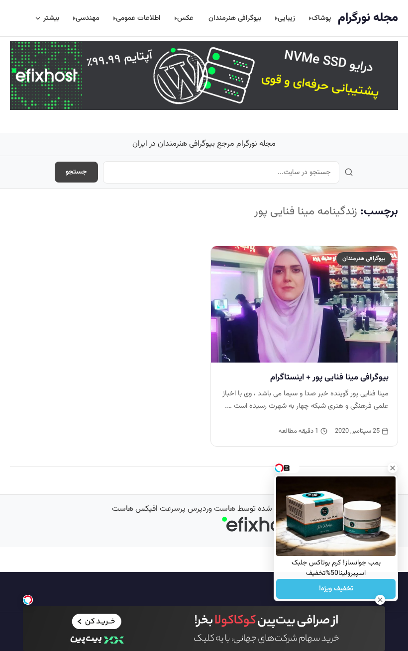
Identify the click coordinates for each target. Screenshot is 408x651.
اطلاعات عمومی (138, 18)
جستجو (76, 172)
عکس (185, 18)
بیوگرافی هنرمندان (234, 18)
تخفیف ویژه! (336, 588)
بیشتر (51, 18)
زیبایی (286, 18)
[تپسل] (28, 600)
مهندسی (88, 18)
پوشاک (321, 18)
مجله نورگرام (368, 17)
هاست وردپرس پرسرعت (197, 509)
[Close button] (393, 468)
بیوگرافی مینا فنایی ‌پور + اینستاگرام (329, 377)
